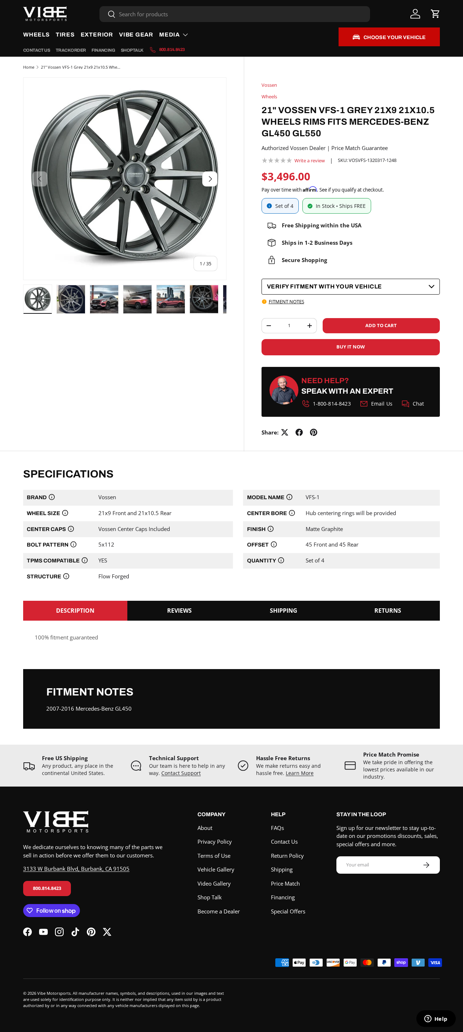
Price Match (285, 883)
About (204, 827)
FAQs (277, 827)
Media (169, 34)
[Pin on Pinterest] (313, 432)
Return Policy (287, 855)
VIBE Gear (136, 34)
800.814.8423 (47, 888)
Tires (65, 34)
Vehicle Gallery (215, 869)
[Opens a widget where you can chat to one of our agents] (436, 1019)
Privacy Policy (214, 841)
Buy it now (350, 346)
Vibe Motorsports (54, 993)
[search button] (107, 14)
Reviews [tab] (179, 611)
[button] (435, 14)
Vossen (269, 85)
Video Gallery (214, 883)
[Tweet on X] (284, 432)
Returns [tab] (387, 611)
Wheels (36, 34)
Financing (103, 50)
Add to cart (381, 325)
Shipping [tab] (283, 611)
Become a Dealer (218, 911)
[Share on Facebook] (299, 432)
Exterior (97, 34)
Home (28, 67)
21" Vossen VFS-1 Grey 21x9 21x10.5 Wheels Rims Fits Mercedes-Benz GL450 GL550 (81, 67)
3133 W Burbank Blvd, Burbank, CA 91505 (76, 868)
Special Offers (288, 911)
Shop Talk (132, 50)
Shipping (282, 869)
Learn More (300, 773)
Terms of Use (213, 855)
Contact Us (36, 50)
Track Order (71, 50)
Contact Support (181, 773)
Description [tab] (75, 611)
